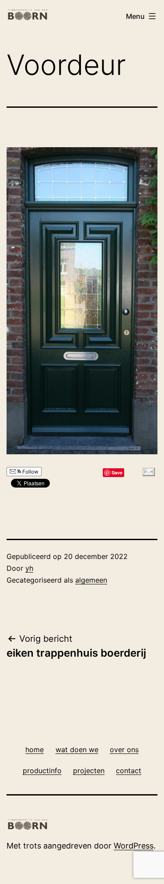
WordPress (134, 845)
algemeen (91, 580)
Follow (29, 471)
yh (29, 568)
